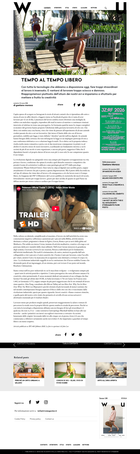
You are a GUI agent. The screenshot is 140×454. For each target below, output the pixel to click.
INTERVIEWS (57, 8)
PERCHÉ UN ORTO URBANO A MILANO (27, 382)
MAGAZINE (84, 8)
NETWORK (94, 8)
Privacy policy (35, 419)
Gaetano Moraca (24, 105)
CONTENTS (47, 8)
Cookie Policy (20, 419)
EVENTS (75, 8)
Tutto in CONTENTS (70, 344)
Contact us (49, 419)
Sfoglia (124, 398)
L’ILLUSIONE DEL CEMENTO (113, 194)
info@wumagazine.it (47, 411)
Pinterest (83, 105)
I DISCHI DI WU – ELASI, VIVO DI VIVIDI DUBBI (69, 382)
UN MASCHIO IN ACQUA (111, 171)
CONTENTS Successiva (113, 344)
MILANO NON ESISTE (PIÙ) (112, 178)
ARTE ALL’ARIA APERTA (107, 380)
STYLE (67, 8)
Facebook (74, 105)
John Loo (65, 326)
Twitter (79, 105)
